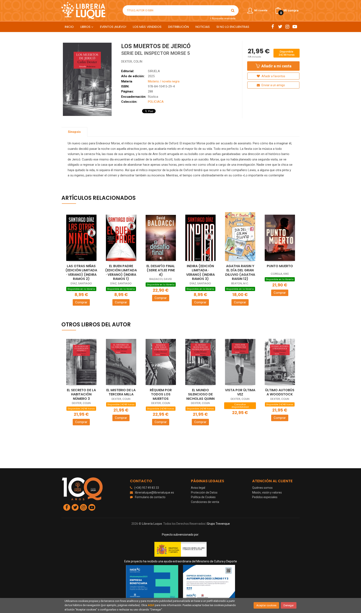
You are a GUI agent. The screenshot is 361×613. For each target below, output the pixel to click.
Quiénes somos (262, 487)
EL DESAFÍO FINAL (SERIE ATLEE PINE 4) (160, 270)
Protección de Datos (204, 492)
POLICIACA (156, 102)
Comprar (81, 302)
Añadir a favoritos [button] (273, 76)
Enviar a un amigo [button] (273, 85)
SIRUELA (154, 71)
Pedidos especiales (264, 497)
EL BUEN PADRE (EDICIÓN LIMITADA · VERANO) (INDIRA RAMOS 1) (121, 272)
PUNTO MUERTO (280, 266)
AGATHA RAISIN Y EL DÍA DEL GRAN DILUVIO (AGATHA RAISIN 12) (240, 272)
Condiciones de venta (205, 502)
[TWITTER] (280, 26)
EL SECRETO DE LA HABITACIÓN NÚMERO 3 (81, 394)
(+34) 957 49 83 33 (146, 487)
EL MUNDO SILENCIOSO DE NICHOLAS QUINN (200, 394)
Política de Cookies (203, 497)
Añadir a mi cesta (276, 66)
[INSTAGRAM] (287, 26)
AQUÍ (151, 605)
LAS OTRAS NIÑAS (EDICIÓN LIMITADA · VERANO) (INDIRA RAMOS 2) (81, 272)
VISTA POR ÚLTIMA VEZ (240, 392)
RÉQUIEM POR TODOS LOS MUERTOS (161, 394)
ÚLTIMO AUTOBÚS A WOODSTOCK (279, 392)
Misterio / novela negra (163, 81)
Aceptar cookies (266, 605)
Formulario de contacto (150, 497)
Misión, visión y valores (267, 492)
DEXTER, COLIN (131, 61)
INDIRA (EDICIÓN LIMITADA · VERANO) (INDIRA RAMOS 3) (200, 272)
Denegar (288, 605)
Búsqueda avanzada (223, 18)
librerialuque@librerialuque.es (154, 492)
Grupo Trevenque (218, 523)
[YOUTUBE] (294, 26)
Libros (85, 26)
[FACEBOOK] (272, 26)
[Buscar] (233, 10)
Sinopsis (74, 132)
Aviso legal (198, 487)
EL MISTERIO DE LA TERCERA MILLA (121, 392)
